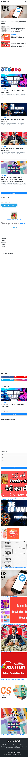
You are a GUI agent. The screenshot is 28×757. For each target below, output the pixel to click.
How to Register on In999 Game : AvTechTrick (12, 149)
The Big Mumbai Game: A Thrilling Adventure (12, 120)
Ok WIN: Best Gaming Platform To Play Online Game (17, 37)
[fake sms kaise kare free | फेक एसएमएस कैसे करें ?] (14, 11)
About (9, 754)
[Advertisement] (14, 313)
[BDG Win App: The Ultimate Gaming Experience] (14, 80)
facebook (3, 244)
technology (3, 250)
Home (5, 754)
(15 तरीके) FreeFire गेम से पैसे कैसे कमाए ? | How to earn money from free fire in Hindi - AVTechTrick (18, 46)
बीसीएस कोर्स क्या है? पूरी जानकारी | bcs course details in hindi (12, 707)
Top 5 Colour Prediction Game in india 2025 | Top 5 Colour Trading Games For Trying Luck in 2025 (12, 179)
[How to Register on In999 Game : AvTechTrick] (14, 138)
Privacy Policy (21, 754)
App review (3, 238)
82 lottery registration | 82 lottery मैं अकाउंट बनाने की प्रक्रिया (12, 679)
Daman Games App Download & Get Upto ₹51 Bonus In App (13, 624)
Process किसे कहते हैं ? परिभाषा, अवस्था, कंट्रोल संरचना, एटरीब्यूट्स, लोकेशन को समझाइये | (18, 30)
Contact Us (14, 754)
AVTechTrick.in (22, 223)
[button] (1, 2)
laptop (2, 248)
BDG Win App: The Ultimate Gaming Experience (13, 91)
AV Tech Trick (7, 2)
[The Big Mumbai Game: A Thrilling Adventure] (14, 109)
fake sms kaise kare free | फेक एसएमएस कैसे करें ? (13, 23)
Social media (3, 242)
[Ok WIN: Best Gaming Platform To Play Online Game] (5, 37)
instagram (3, 246)
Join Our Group (9, 205)
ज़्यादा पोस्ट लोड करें (14, 193)
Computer (3, 240)
